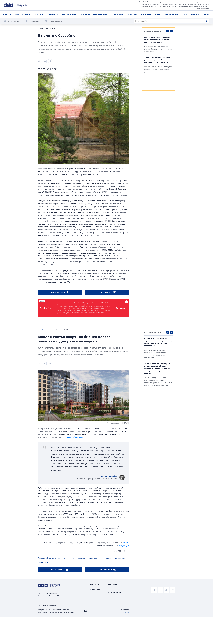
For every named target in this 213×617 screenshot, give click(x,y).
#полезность (43, 562)
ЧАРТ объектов (22, 14)
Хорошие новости (153, 31)
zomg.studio (125, 612)
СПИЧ (158, 14)
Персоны (132, 14)
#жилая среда (120, 558)
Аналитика (52, 14)
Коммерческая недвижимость (95, 14)
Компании (119, 14)
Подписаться (34, 21)
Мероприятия (171, 14)
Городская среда (191, 14)
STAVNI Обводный (74, 437)
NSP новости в (58, 292)
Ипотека (39, 14)
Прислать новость (55, 21)
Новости (7, 14)
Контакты (94, 584)
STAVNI (124, 543)
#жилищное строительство (73, 558)
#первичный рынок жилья (49, 558)
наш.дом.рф (123, 545)
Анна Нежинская (44, 330)
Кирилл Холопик (203, 9)
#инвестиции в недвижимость (100, 558)
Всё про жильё (69, 14)
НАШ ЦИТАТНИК (145, 2)
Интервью (146, 14)
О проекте (95, 590)
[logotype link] (15, 5)
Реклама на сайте (113, 585)
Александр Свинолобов (108, 476)
